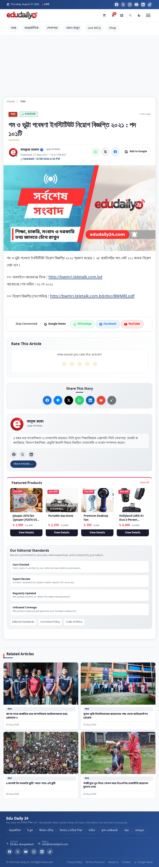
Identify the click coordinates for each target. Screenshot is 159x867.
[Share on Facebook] (115, 152)
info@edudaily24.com (55, 844)
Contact (126, 862)
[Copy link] (111, 400)
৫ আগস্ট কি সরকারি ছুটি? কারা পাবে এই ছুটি (30, 783)
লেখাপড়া (52, 28)
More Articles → (23, 464)
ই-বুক (30, 830)
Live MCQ (94, 28)
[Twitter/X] (17, 851)
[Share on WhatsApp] (95, 152)
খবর (13, 28)
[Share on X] (68, 400)
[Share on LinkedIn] (90, 400)
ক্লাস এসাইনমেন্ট (109, 830)
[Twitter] (123, 4)
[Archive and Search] (121, 15)
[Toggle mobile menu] (148, 15)
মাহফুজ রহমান (29, 150)
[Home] (22, 15)
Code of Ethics (74, 622)
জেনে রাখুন (73, 28)
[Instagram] (129, 4)
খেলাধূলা (139, 830)
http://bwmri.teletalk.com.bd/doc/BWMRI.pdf (92, 296)
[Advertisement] (79, 64)
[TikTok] (149, 4)
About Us (113, 862)
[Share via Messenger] (58, 400)
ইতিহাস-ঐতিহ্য (46, 830)
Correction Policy (50, 622)
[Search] (130, 15)
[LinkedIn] (143, 4)
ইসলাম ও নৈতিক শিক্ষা (71, 830)
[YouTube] (136, 4)
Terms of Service (95, 862)
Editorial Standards (23, 622)
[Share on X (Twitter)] (105, 152)
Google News (145, 862)
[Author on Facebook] (13, 454)
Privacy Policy (74, 862)
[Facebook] (116, 4)
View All (144, 482)
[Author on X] (22, 454)
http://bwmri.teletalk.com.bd (75, 277)
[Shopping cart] (104, 15)
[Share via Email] (101, 400)
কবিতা (92, 830)
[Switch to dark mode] (139, 15)
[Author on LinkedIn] (31, 454)
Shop (112, 28)
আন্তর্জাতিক (31, 28)
